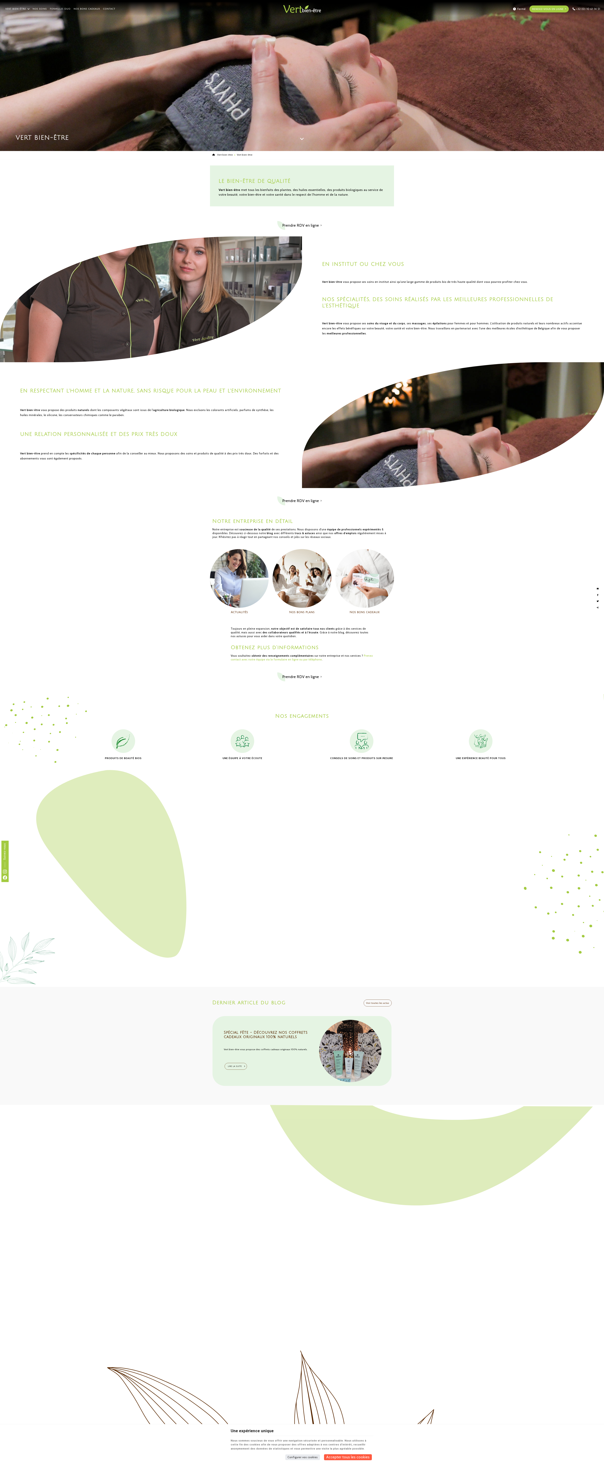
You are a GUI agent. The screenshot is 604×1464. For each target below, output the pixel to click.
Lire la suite (235, 1066)
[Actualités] (239, 578)
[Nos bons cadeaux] (364, 578)
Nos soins (40, 9)
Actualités (239, 612)
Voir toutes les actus (377, 1003)
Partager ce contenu (597, 607)
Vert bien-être (15, 9)
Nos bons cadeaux (87, 9)
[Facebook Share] (597, 595)
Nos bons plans (302, 612)
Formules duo (60, 9)
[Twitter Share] (597, 601)
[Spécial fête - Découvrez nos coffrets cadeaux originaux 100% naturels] (350, 1050)
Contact (109, 9)
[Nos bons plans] (302, 578)
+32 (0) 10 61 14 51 (587, 9)
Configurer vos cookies (303, 1457)
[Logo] (302, 9)
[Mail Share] (597, 588)
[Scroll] (302, 136)
